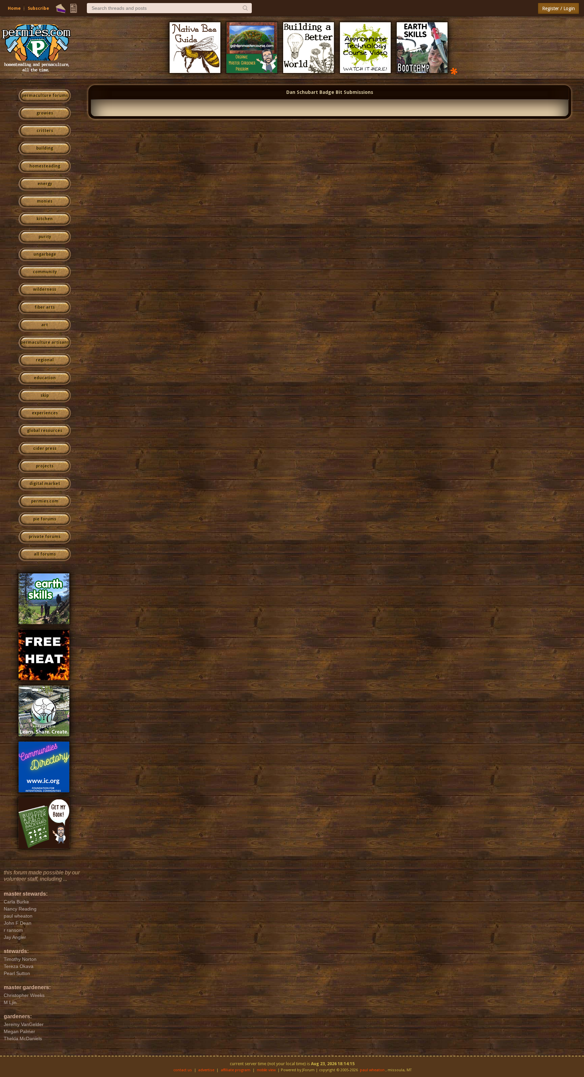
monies (44, 201)
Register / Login (558, 8)
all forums (45, 554)
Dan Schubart (302, 92)
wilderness (44, 289)
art (44, 325)
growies (44, 113)
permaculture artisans (45, 342)
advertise (206, 1070)
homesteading (44, 166)
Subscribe (38, 8)
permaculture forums (45, 95)
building (44, 148)
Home (14, 8)
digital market (44, 483)
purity (45, 236)
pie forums (44, 519)
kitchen (44, 218)
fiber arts (44, 307)
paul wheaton (372, 1070)
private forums (44, 536)
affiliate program (235, 1070)
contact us (182, 1070)
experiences (45, 413)
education (45, 378)
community (45, 272)
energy (45, 183)
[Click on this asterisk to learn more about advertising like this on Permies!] (454, 71)
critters (44, 130)
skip (45, 395)
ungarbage (44, 254)
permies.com (44, 501)
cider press (44, 448)
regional (45, 360)
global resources (44, 430)
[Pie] (60, 8)
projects (44, 466)
